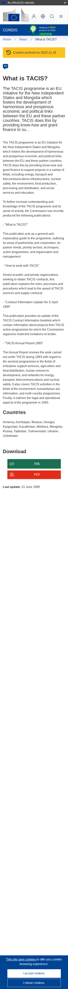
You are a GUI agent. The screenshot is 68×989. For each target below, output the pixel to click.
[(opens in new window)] (16, 14)
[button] (43, 16)
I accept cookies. (34, 973)
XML (37, 463)
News (23, 39)
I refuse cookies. (34, 982)
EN (5, 66)
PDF (37, 474)
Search (52, 16)
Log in (34, 16)
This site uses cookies (21, 959)
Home (7, 39)
